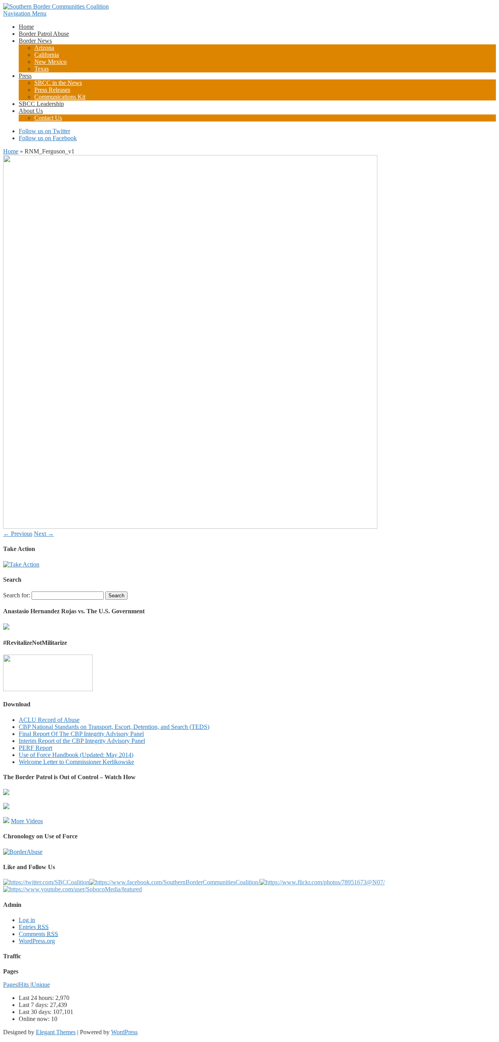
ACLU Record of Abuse (49, 719)
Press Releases (52, 89)
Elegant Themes (56, 1032)
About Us (31, 110)
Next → (44, 533)
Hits (24, 984)
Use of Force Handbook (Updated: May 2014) (76, 755)
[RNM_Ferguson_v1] (190, 526)
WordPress (124, 1032)
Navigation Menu (24, 13)
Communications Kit (59, 96)
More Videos (27, 821)
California (46, 54)
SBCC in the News (58, 82)
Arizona (44, 47)
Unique (41, 984)
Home (26, 26)
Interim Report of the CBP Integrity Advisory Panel (82, 740)
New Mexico (50, 61)
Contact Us (48, 117)
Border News (35, 40)
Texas (41, 68)
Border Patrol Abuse (44, 33)
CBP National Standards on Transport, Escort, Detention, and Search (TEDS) (114, 726)
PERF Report (35, 748)
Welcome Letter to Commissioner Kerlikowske (76, 762)
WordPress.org (37, 941)
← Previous (17, 533)
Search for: (16, 595)
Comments (38, 934)
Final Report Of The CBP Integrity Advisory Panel (81, 733)
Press (25, 75)
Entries (34, 927)
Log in (27, 920)
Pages (10, 984)
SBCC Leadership (41, 103)
